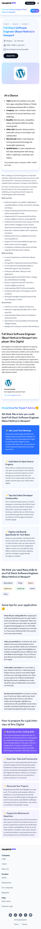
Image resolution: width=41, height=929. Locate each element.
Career (4, 864)
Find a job (30, 3)
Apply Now (35, 11)
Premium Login (7, 906)
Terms (16, 924)
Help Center (6, 901)
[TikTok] (20, 915)
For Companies (7, 888)
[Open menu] (38, 3)
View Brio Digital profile (12, 395)
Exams (4, 878)
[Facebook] (10, 915)
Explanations (6, 883)
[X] (25, 915)
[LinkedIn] (30, 915)
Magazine (5, 893)
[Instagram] (15, 915)
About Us (5, 869)
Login (4, 859)
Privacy (24, 924)
